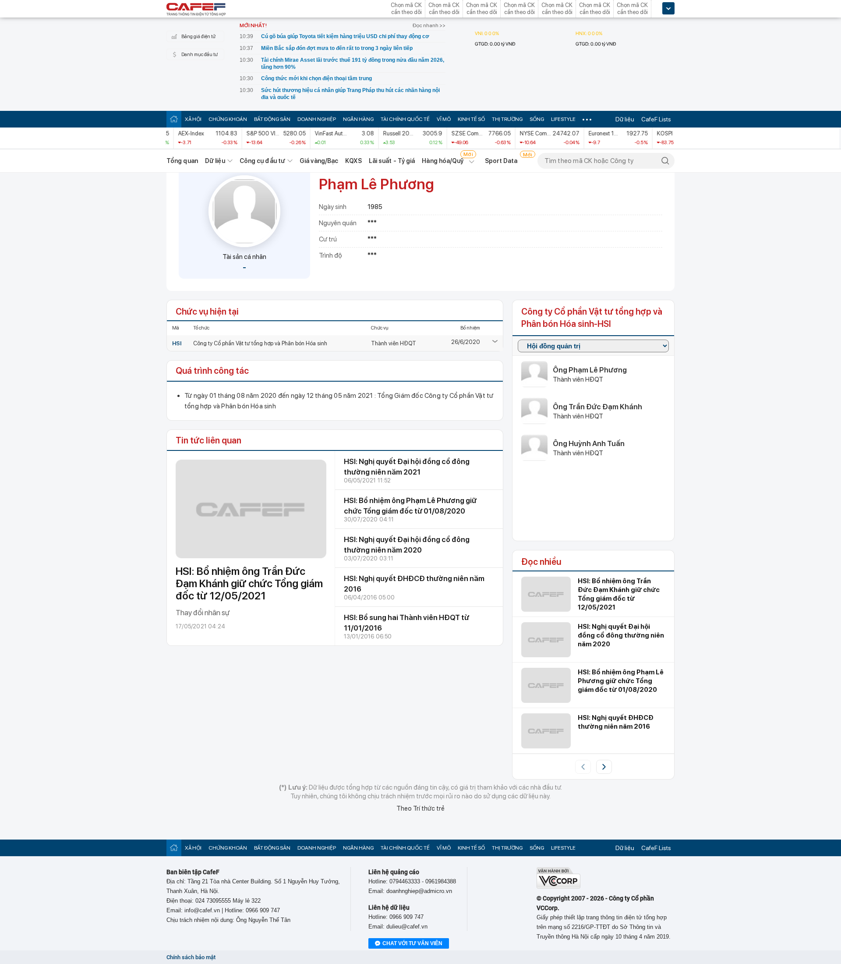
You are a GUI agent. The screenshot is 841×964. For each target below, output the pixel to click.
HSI (176, 343)
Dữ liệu (624, 119)
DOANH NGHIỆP (316, 119)
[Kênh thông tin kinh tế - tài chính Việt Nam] (196, 10)
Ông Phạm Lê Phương (590, 369)
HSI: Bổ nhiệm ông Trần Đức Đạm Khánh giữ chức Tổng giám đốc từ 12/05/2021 (249, 583)
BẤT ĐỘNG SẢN (272, 119)
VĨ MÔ (444, 119)
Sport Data (501, 160)
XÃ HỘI (193, 119)
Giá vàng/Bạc (319, 160)
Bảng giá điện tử (198, 36)
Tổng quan (182, 160)
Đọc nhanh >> (429, 25)
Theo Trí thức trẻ (420, 808)
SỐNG (537, 119)
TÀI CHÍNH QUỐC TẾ (405, 119)
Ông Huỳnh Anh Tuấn (589, 443)
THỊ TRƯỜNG (507, 119)
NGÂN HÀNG (358, 119)
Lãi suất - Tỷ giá (392, 160)
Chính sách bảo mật (191, 957)
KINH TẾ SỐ (471, 119)
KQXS (353, 160)
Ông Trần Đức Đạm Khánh (597, 406)
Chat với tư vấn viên (412, 943)
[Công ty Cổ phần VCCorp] (558, 886)
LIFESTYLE (563, 119)
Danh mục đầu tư (199, 54)
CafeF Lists (656, 119)
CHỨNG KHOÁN (227, 119)
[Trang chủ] (174, 119)
